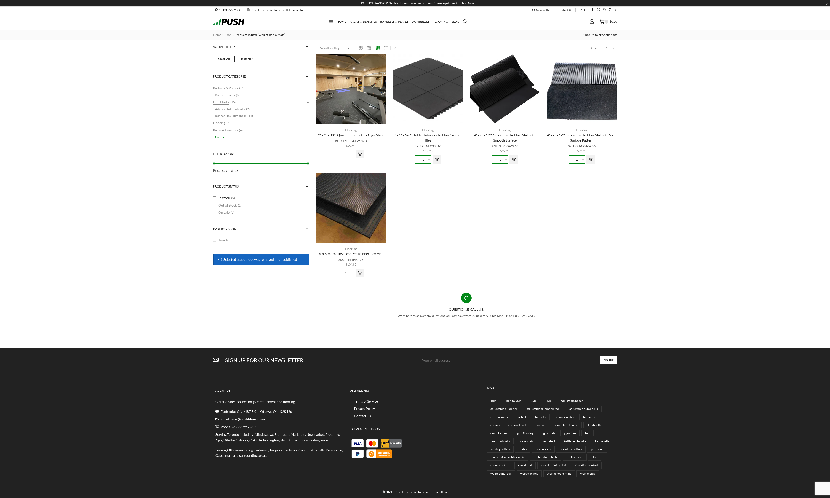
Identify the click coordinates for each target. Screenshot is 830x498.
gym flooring (525, 433)
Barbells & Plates (394, 21)
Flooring (440, 21)
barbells (540, 417)
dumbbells (594, 425)
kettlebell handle (575, 441)
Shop (228, 35)
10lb (493, 401)
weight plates (529, 473)
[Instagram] (604, 9)
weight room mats (559, 473)
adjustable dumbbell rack (543, 408)
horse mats (526, 441)
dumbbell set (499, 433)
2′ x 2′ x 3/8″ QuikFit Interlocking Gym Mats (350, 135)
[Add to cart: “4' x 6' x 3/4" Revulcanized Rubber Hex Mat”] (360, 273)
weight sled (587, 473)
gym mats (549, 433)
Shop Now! (464, 3)
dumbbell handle (566, 425)
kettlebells (602, 441)
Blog (455, 21)
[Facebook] (592, 9)
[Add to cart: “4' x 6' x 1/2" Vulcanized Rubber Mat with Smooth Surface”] (513, 159)
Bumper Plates (225, 95)
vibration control (586, 465)
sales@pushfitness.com (247, 419)
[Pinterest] (610, 9)
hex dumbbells (500, 441)
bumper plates (564, 417)
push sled (597, 449)
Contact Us (362, 416)
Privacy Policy (364, 408)
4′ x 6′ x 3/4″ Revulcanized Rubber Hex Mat (351, 253)
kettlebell (549, 441)
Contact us (564, 10)
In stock (245, 58)
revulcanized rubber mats (507, 457)
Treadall (224, 240)
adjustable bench (572, 401)
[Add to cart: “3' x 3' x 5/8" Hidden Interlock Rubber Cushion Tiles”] (437, 159)
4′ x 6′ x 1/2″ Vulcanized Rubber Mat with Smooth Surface (504, 137)
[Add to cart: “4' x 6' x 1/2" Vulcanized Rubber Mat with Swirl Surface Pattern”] (590, 159)
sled (594, 457)
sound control (499, 465)
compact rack (517, 425)
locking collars (500, 449)
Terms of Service (366, 401)
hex (587, 433)
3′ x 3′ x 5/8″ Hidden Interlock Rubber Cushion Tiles (427, 137)
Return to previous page (601, 35)
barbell (521, 417)
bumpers (589, 417)
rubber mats (575, 457)
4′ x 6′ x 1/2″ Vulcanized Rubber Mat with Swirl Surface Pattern (581, 137)
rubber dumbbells (545, 457)
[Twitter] (598, 9)
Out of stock (229, 205)
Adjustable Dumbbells (230, 109)
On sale (226, 212)
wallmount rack (500, 473)
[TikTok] (615, 9)
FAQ (582, 10)
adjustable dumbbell (504, 408)
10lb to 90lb (513, 401)
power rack (543, 449)
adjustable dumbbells (583, 408)
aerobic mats (499, 417)
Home (341, 21)
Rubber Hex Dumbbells (230, 116)
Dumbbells (420, 21)
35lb (534, 401)
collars (495, 425)
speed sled (525, 465)
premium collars (571, 449)
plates (523, 449)
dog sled (541, 425)
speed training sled (553, 465)
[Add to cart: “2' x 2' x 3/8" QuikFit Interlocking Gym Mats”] (360, 154)
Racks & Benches (363, 21)
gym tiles (570, 433)
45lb (549, 401)
